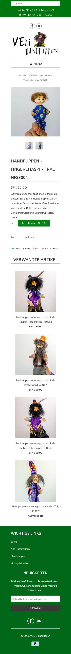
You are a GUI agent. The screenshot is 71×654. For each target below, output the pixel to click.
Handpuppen (30, 237)
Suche (14, 541)
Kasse (48, 14)
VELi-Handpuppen (40, 635)
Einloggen (46, 10)
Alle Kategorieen (20, 548)
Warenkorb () (32, 14)
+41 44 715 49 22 (27, 10)
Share (27, 248)
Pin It (37, 248)
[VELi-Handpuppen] (35, 44)
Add (46, 248)
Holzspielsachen (20, 563)
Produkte (33, 75)
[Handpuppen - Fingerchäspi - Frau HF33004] (35, 111)
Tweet (17, 248)
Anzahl (14, 217)
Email (55, 248)
